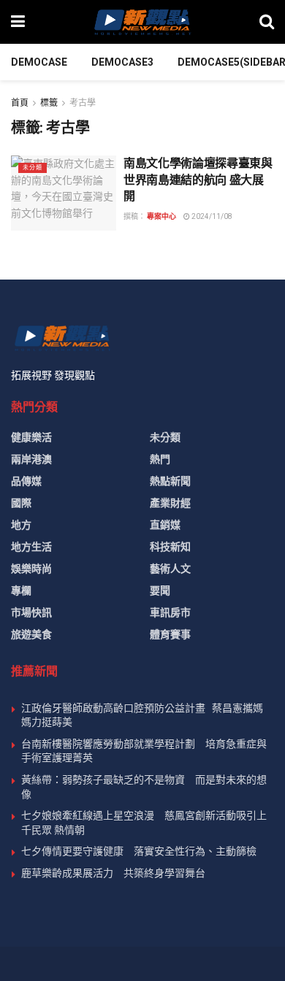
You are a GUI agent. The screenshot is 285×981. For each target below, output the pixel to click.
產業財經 (170, 503)
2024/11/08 (211, 216)
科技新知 (170, 547)
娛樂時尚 (31, 568)
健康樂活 (31, 437)
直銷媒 (165, 525)
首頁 (19, 103)
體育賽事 (170, 634)
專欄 (21, 590)
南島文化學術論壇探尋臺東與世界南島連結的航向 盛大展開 (198, 179)
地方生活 (31, 547)
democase (39, 62)
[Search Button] (266, 22)
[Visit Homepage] (142, 21)
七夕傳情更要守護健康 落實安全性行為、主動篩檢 (138, 851)
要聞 (160, 590)
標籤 (49, 103)
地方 (21, 525)
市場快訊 (31, 612)
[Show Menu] (18, 22)
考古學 (82, 103)
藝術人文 (170, 568)
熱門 (160, 459)
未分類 (32, 167)
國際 (21, 503)
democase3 (122, 62)
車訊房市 (170, 612)
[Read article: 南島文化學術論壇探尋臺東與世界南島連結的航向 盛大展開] (63, 193)
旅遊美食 (31, 634)
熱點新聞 (170, 481)
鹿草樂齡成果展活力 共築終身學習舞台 (113, 873)
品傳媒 (26, 481)
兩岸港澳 (31, 459)
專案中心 (161, 216)
